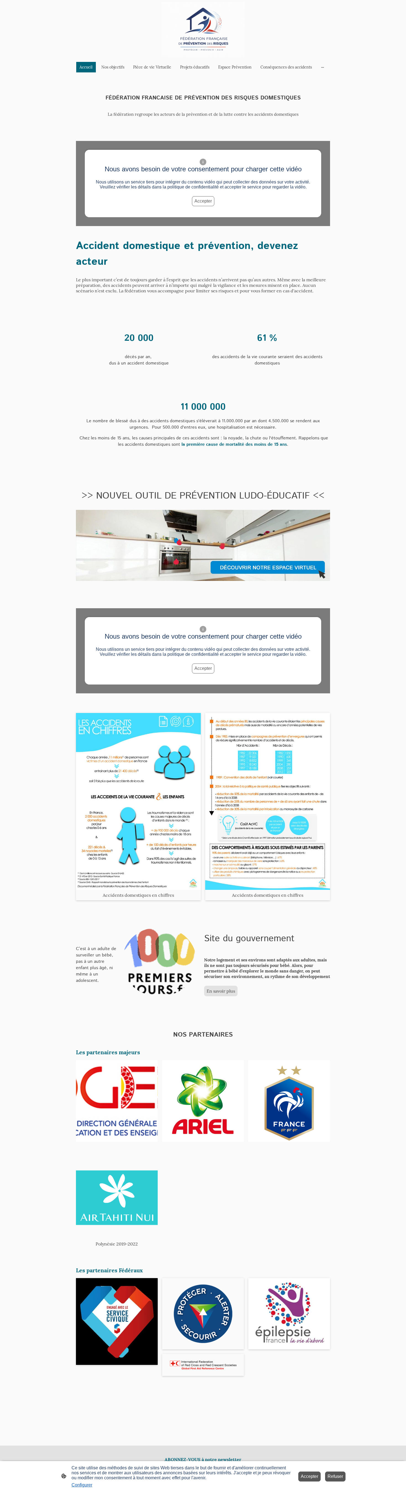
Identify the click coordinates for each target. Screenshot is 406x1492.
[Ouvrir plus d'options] (322, 67)
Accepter (203, 201)
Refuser (335, 1476)
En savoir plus (221, 991)
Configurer (82, 1485)
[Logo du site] (202, 29)
